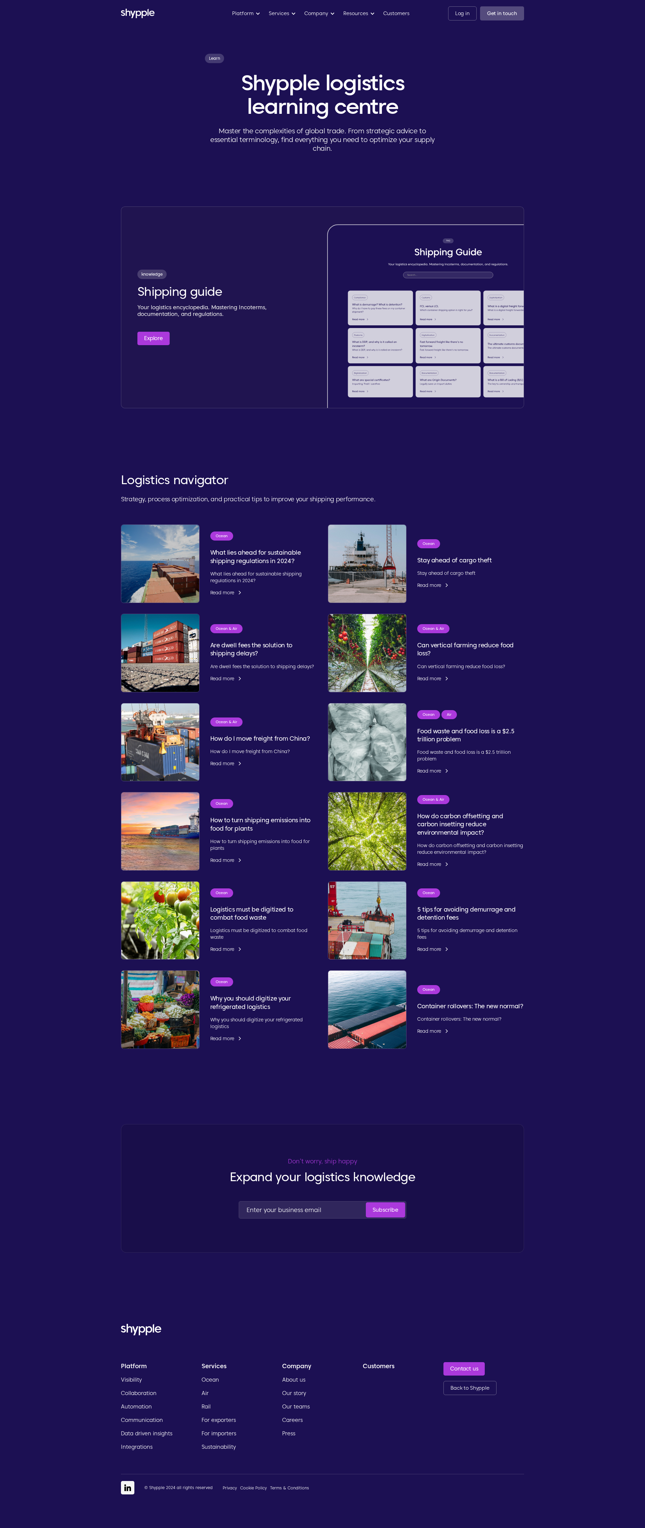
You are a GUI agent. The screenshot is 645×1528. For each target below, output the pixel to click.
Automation (136, 1406)
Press (288, 1433)
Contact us (464, 1368)
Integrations (137, 1447)
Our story (294, 1393)
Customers (396, 13)
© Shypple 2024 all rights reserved (178, 1487)
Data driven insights (146, 1433)
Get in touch (502, 13)
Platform (134, 1366)
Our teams (296, 1406)
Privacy (230, 1487)
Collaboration (139, 1393)
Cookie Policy (253, 1487)
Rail (206, 1406)
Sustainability (219, 1447)
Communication (142, 1420)
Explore (153, 338)
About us (293, 1380)
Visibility (131, 1380)
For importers (219, 1433)
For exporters (219, 1420)
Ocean (210, 1380)
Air (205, 1393)
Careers (292, 1420)
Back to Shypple (469, 1388)
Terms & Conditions (289, 1487)
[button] (246, 13)
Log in (462, 13)
